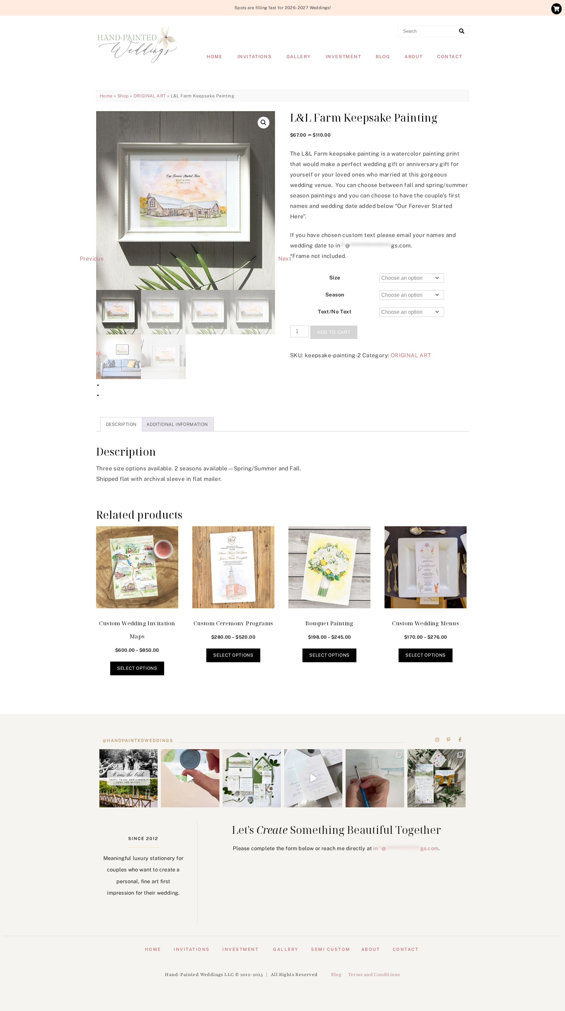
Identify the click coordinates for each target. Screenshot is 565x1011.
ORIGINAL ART (149, 95)
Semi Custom (331, 949)
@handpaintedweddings (138, 740)
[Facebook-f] (459, 739)
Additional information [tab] (177, 424)
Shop (123, 95)
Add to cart (334, 332)
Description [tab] (121, 424)
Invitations (254, 56)
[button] (263, 122)
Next (285, 258)
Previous (92, 258)
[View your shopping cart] (556, 8)
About (413, 56)
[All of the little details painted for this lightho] (375, 778)
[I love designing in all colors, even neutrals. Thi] (252, 778)
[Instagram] (437, 739)
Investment (343, 56)
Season (334, 295)
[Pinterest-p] (448, 739)
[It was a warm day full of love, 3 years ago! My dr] (128, 778)
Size (334, 278)
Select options (137, 668)
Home (215, 56)
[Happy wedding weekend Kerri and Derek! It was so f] (313, 778)
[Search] (461, 31)
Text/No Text (334, 312)
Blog (383, 56)
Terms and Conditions (374, 974)
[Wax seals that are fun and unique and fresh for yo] (190, 778)
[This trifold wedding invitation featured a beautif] (436, 778)
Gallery (298, 56)
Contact (449, 56)
